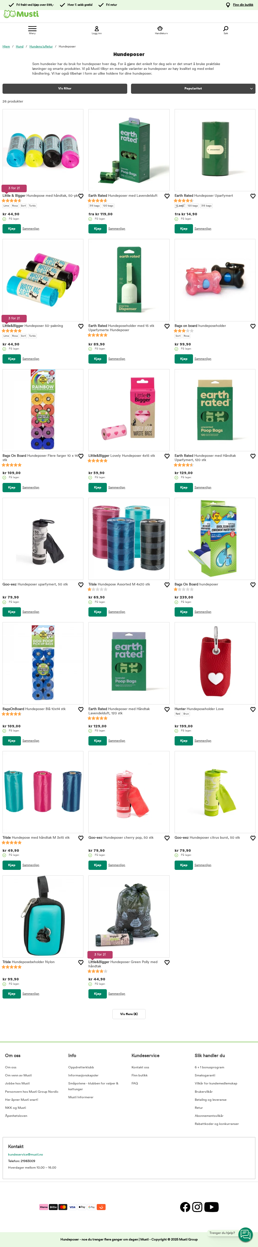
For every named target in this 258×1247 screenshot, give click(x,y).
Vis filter (64, 88)
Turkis (32, 206)
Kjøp (11, 228)
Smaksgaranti (205, 1075)
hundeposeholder (200, 326)
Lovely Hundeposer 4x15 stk (121, 456)
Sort (23, 206)
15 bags (180, 206)
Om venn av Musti (18, 1075)
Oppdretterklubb (81, 1067)
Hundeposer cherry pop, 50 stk (120, 838)
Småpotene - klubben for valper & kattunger (93, 1086)
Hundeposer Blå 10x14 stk (34, 709)
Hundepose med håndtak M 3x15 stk (36, 838)
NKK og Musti (15, 1108)
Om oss (10, 1067)
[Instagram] (197, 1207)
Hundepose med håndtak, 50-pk (40, 196)
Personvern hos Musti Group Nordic (31, 1091)
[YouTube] (211, 1207)
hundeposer (196, 584)
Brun (186, 714)
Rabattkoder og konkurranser (217, 1124)
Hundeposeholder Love (199, 709)
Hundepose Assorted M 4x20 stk (119, 584)
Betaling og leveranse (211, 1100)
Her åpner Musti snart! (21, 1100)
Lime (6, 206)
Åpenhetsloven (16, 1116)
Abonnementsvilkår (209, 1116)
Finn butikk (140, 1075)
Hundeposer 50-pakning (33, 326)
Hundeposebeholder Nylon (29, 962)
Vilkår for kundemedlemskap (216, 1083)
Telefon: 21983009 (21, 1161)
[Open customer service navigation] (246, 1235)
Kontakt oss (140, 1067)
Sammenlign (30, 228)
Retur (199, 1108)
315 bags (94, 206)
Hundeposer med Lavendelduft (122, 196)
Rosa (15, 206)
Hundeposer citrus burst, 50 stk (207, 838)
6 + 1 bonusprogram (209, 1067)
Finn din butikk (243, 5)
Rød (178, 714)
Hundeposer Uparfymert (204, 196)
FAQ (135, 1083)
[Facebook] (185, 1207)
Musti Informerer (80, 1097)
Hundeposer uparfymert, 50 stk (35, 584)
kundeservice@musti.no (25, 1154)
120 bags (108, 206)
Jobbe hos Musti (17, 1083)
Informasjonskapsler (83, 1075)
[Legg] (80, 196)
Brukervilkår (204, 1091)
